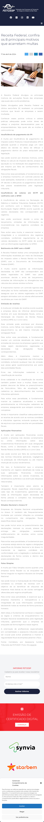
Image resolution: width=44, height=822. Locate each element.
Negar (22, 812)
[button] (41, 783)
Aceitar (22, 806)
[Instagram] (22, 17)
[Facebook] (11, 17)
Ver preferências (22, 817)
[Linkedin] (27, 17)
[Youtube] (33, 17)
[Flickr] (16, 17)
